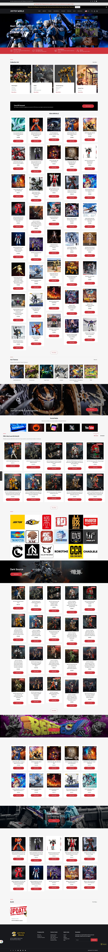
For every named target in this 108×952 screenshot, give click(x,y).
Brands (44, 11)
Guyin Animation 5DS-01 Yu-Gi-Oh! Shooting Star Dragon (18, 134)
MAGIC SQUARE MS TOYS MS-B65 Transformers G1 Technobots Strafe (54, 189)
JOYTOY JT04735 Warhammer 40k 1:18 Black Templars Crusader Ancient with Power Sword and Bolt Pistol (54, 663)
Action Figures (14, 85)
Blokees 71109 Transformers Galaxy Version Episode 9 (72, 307)
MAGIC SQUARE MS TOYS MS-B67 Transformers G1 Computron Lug (36, 134)
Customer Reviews (41, 937)
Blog (74, 11)
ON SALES (102, 435)
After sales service (54, 937)
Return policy (53, 936)
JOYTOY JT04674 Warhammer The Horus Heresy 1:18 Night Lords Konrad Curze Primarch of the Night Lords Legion (90, 664)
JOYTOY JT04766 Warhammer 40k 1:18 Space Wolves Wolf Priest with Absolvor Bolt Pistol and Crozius (74, 493)
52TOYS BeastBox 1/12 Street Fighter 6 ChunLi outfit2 (71, 134)
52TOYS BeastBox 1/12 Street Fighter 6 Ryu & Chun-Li (89, 191)
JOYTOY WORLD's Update (17, 920)
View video (92, 409)
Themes (49, 11)
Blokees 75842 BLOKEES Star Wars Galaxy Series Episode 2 (72, 220)
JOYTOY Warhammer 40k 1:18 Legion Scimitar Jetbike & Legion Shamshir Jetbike (54, 462)
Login (65, 936)
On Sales (63, 11)
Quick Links (66, 932)
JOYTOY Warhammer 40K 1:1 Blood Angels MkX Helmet (90, 603)
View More (95, 62)
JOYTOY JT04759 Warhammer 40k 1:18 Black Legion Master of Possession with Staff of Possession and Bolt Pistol (95, 493)
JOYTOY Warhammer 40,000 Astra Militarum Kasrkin (36, 603)
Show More (14, 92)
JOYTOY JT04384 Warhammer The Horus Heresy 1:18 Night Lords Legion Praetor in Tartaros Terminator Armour (72, 697)
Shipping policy (53, 934)
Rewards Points (53, 940)
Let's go (54, 729)
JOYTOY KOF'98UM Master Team (12, 461)
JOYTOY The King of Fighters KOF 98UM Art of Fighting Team (54, 693)
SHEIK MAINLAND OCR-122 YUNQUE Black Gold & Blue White (90, 220)
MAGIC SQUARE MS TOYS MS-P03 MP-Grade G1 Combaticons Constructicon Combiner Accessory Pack (18, 312)
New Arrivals (56, 11)
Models (35, 85)
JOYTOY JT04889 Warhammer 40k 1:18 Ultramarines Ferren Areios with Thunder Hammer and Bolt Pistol (33, 493)
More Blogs (94, 901)
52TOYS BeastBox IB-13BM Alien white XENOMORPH (72, 163)
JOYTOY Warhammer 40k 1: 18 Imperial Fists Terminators (72, 278)
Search (65, 934)
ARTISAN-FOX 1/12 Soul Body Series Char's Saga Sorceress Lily (90, 249)
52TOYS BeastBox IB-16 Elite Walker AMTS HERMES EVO (36, 309)
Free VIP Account (19, 105)
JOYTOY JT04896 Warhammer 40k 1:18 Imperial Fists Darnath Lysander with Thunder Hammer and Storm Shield (13, 493)
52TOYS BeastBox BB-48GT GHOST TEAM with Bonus (72, 249)
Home (39, 11)
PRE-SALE (69, 11)
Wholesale (80, 11)
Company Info (40, 932)
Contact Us (39, 936)
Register (65, 937)
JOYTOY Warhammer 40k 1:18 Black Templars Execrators (54, 633)
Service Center (54, 932)
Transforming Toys (59, 85)
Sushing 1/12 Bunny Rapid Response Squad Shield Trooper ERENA (72, 335)
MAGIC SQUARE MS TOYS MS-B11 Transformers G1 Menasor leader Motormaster (36, 854)
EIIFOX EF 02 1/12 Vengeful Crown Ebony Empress (54, 246)
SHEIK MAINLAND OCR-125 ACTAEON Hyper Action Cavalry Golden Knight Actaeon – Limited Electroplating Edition (18, 280)
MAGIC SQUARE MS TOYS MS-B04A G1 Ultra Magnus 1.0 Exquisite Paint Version (36, 883)
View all (95, 359)
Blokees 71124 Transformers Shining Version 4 (90, 305)
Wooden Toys (80, 88)
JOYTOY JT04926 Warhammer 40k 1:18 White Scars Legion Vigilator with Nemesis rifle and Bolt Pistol (74, 462)
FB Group (78, 7)
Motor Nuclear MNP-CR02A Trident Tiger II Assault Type (36, 193)
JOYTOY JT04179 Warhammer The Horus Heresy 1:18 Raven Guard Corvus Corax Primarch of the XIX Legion (36, 224)
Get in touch (88, 106)
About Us (39, 934)
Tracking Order (67, 938)
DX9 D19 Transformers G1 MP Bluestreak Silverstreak (90, 162)
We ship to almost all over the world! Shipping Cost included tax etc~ (21, 1)
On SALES (16, 34)
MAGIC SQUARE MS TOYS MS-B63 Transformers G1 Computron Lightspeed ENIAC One (18, 883)
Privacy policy (53, 938)
